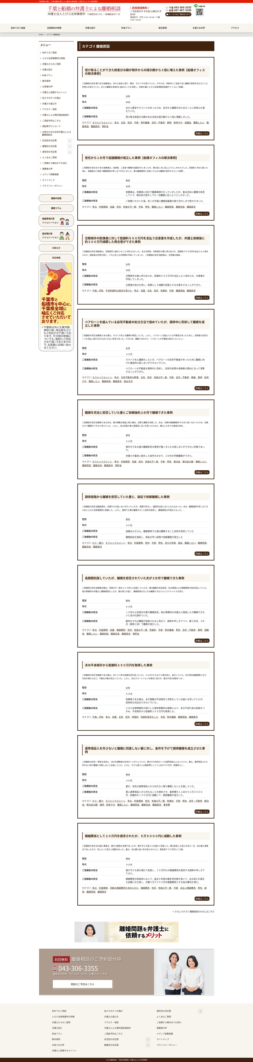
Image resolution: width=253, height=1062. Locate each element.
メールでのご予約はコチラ (180, 14)
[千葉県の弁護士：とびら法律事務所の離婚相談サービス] (87, 13)
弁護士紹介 (90, 27)
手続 (136, 122)
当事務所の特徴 (54, 27)
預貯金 (105, 126)
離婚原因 (169, 206)
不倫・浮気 (97, 290)
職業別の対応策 (49, 146)
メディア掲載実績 (50, 174)
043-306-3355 (78, 967)
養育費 (166, 804)
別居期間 (103, 206)
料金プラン (126, 27)
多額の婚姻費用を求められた (124, 887)
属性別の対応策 (49, 151)
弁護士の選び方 (49, 103)
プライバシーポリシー (52, 185)
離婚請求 (95, 126)
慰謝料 (163, 290)
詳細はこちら (202, 133)
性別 (130, 122)
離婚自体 (180, 206)
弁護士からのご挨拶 (51, 63)
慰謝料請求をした (149, 716)
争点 (116, 122)
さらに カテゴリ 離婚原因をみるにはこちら (194, 911)
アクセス (235, 27)
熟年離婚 (145, 122)
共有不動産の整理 (130, 377)
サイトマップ (48, 179)
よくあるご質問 (49, 157)
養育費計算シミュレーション (50, 235)
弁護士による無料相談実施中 (55, 114)
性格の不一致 (129, 206)
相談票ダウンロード (51, 126)
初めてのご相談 (18, 27)
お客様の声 (47, 86)
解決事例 (163, 27)
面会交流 (128, 381)
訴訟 (180, 542)
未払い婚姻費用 (188, 887)
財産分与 (178, 122)
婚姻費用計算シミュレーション (50, 220)
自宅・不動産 (158, 122)
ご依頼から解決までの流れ (54, 162)
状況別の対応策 (49, 140)
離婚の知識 (56, 198)
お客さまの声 (199, 27)
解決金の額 (187, 461)
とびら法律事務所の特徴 (53, 58)
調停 (169, 122)
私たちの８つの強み (51, 97)
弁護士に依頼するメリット (54, 92)
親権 (193, 377)
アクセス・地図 (49, 109)
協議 (112, 206)
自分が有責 (170, 542)
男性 (147, 206)
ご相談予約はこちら (51, 120)
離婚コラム (56, 207)
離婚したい (198, 122)
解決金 (177, 461)
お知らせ (56, 247)
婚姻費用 (121, 629)
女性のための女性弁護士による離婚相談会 (56, 133)
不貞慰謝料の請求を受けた (119, 290)
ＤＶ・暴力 (97, 542)
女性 (123, 122)
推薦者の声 (47, 168)
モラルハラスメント (102, 122)
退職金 (188, 122)
